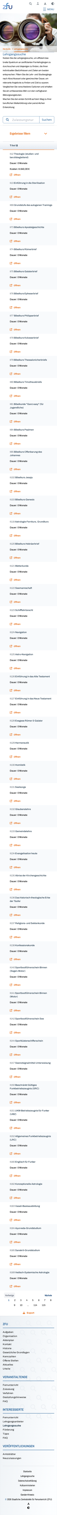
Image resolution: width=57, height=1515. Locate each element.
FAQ (5, 1401)
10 (21, 1305)
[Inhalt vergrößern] (45, 3)
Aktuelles (8, 1364)
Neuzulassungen (12, 1458)
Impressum (27, 1490)
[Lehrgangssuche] (30, 3)
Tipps (6, 1434)
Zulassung (8, 1389)
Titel (13, 145)
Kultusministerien (27, 1485)
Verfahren (8, 1393)
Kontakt (7, 1344)
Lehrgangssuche (12, 1425)
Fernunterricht (10, 1385)
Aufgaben (8, 1332)
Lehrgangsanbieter (13, 1421)
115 (43, 1305)
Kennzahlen (9, 1356)
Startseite (27, 1471)
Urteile (6, 1368)
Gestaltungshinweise (14, 1397)
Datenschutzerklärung (27, 1480)
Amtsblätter (9, 1454)
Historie (7, 1348)
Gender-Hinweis (27, 1494)
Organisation (10, 1336)
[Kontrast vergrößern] (52, 3)
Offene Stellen (11, 1360)
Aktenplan (8, 1340)
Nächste (48, 1295)
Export (30, 1313)
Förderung (8, 1429)
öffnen (16, 175)
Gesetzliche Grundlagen (16, 1352)
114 (35, 1305)
